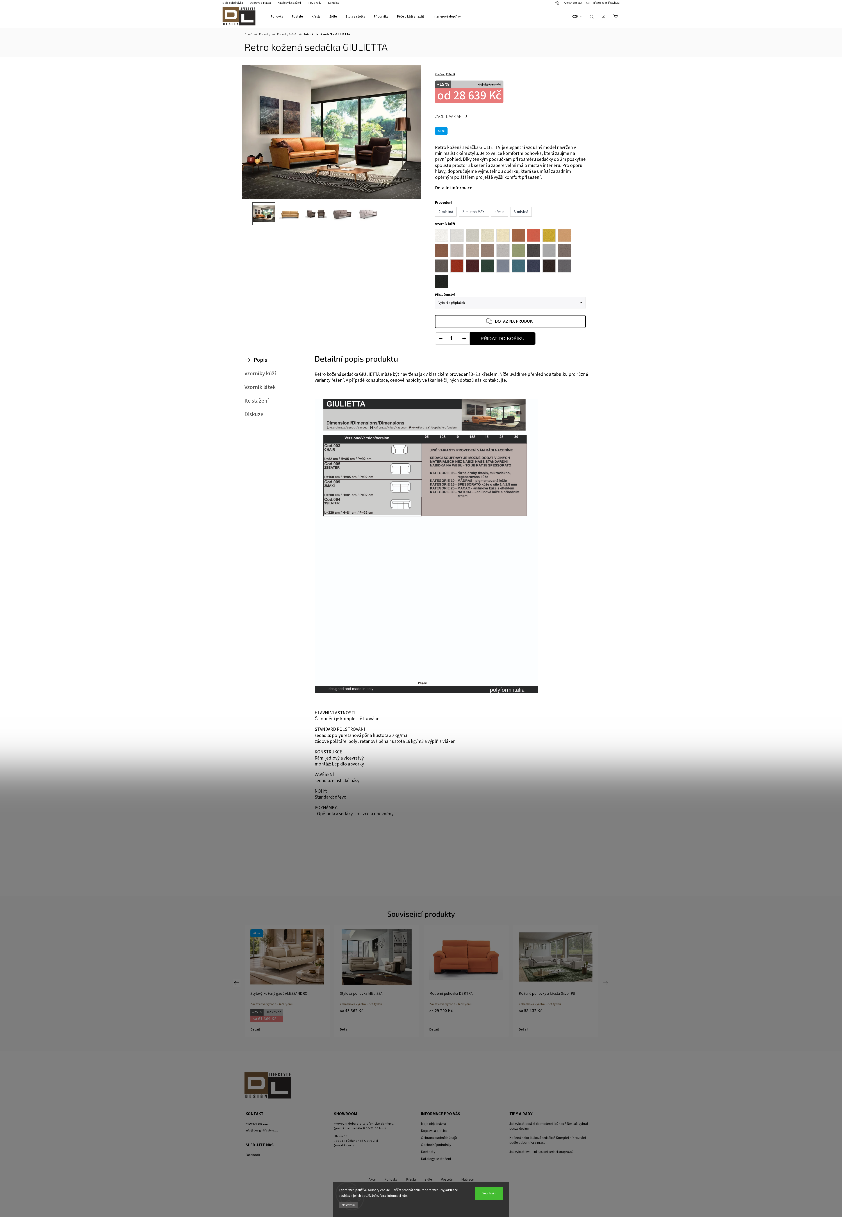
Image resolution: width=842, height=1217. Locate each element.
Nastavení (348, 1205)
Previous (237, 982)
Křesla (411, 1179)
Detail (255, 1029)
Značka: (445, 74)
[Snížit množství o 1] (440, 338)
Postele (447, 1179)
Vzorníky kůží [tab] (260, 374)
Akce (372, 1179)
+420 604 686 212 (257, 1123)
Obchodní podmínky (436, 1144)
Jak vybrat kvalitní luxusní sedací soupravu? (541, 1151)
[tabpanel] (287, 981)
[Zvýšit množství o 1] (463, 338)
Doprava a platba (260, 3)
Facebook (253, 1154)
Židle (428, 1179)
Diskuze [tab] (253, 414)
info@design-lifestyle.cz (262, 1130)
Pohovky (390, 1179)
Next (606, 982)
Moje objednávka (233, 3)
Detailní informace (453, 188)
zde (404, 1196)
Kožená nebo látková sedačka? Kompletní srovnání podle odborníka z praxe (547, 1140)
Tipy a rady (314, 3)
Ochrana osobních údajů (439, 1137)
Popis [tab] (260, 360)
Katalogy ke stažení (289, 3)
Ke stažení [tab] (256, 401)
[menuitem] (277, 17)
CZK (575, 16)
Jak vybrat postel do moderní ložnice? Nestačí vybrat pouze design (549, 1126)
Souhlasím (489, 1193)
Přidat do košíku (502, 338)
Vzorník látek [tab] (260, 387)
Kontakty (333, 3)
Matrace (467, 1179)
